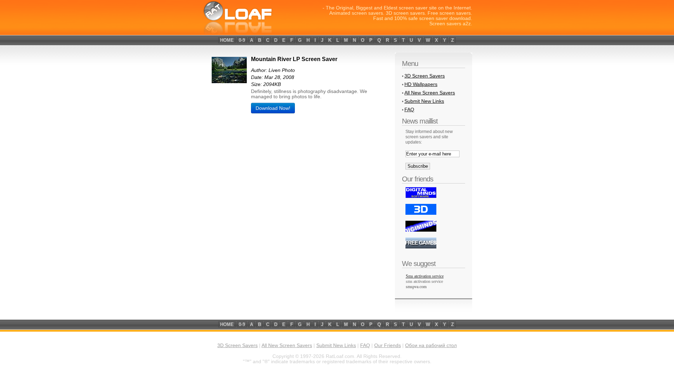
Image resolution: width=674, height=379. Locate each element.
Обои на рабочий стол (431, 345)
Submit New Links (424, 101)
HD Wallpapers (420, 84)
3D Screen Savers (424, 76)
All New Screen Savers (429, 92)
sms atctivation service (424, 281)
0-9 (242, 40)
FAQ (409, 109)
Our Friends (387, 345)
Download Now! (273, 108)
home (227, 40)
